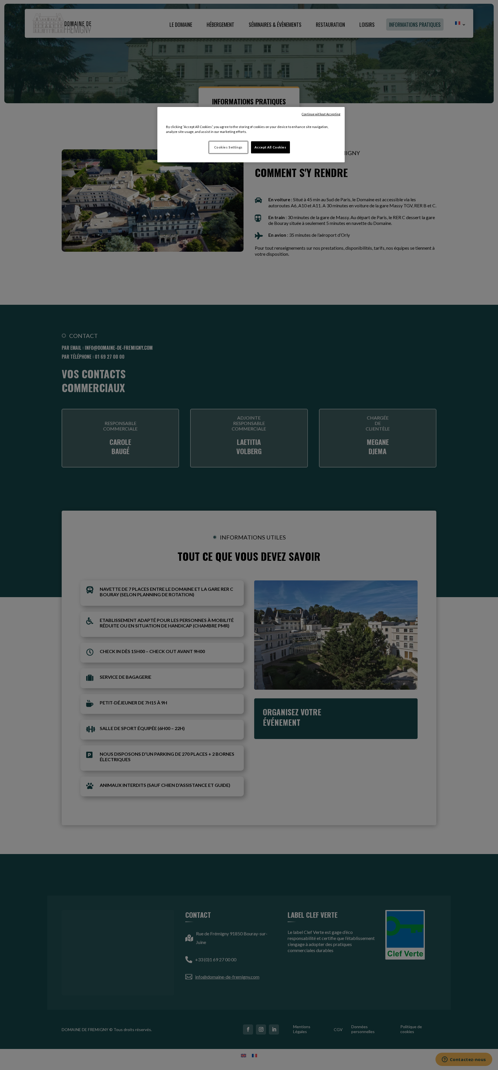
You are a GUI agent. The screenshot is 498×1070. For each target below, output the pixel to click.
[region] (251, 134)
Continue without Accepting (321, 114)
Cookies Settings (228, 147)
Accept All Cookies (270, 147)
